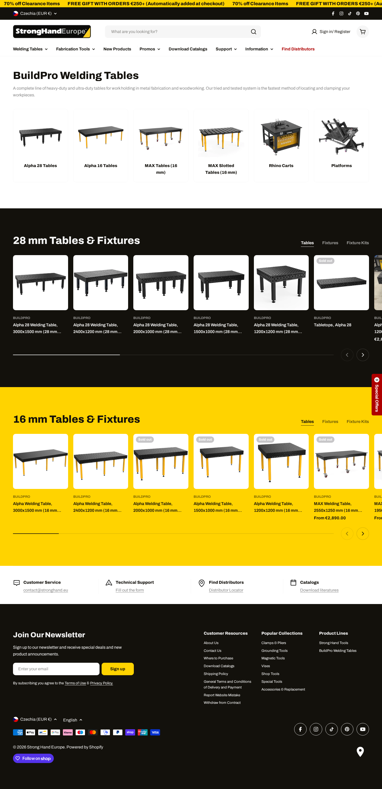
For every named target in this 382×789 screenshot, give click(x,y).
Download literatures (319, 590)
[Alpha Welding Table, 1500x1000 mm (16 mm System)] (221, 461)
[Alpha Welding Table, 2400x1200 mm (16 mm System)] (100, 461)
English (70, 720)
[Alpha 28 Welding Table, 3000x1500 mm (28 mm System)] (40, 282)
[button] (377, 394)
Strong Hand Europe (46, 747)
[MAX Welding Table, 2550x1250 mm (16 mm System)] (341, 461)
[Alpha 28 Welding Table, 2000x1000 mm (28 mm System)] (160, 282)
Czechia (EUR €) (36, 13)
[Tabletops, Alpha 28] (341, 282)
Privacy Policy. (101, 683)
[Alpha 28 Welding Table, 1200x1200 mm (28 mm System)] (281, 282)
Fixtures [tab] (330, 243)
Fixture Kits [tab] (358, 243)
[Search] (254, 32)
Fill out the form (130, 590)
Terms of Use (75, 683)
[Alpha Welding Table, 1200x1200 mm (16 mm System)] (281, 461)
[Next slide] (363, 355)
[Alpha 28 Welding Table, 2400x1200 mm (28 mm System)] (100, 282)
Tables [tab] (307, 243)
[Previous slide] (347, 355)
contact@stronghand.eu (45, 590)
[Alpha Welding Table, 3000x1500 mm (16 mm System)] (40, 461)
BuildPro (21, 318)
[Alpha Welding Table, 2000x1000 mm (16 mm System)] (160, 461)
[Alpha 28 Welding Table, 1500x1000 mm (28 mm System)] (221, 282)
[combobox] (183, 31)
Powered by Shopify (85, 747)
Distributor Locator (226, 590)
